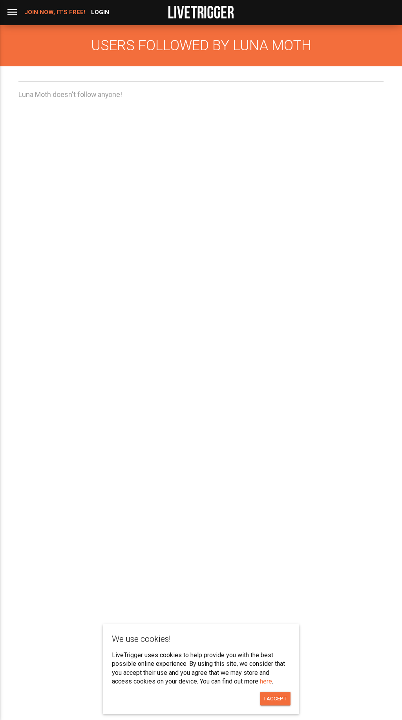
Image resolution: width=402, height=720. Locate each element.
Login (100, 12)
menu (12, 12)
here (266, 681)
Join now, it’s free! (54, 12)
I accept (275, 698)
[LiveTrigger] (201, 12)
